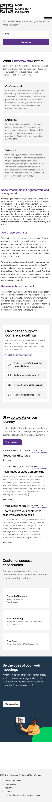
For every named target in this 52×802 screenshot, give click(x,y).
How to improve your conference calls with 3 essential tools (22, 513)
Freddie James (11, 450)
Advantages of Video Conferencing (23, 471)
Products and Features (16, 455)
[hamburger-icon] (48, 18)
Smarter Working (39, 452)
